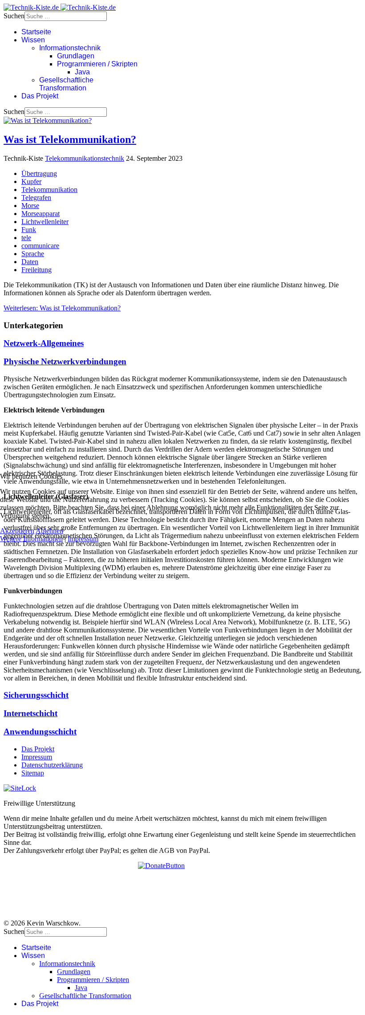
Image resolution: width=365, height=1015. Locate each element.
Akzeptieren (17, 530)
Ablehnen (49, 530)
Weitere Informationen (31, 538)
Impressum (83, 538)
